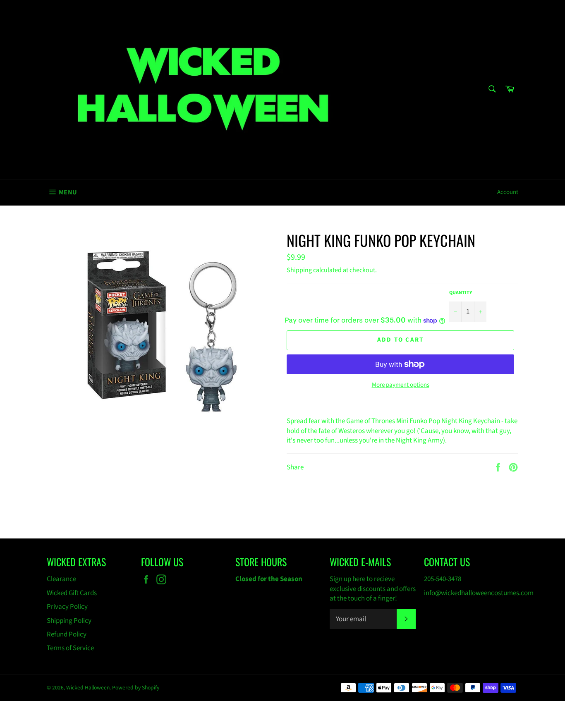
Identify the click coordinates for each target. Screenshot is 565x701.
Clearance (61, 579)
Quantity (460, 292)
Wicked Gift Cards (72, 593)
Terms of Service (70, 648)
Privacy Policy (67, 607)
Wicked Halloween (88, 687)
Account (507, 192)
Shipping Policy (69, 621)
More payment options (400, 385)
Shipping (299, 270)
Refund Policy (66, 634)
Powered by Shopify (135, 687)
